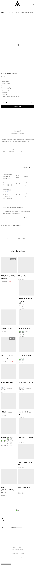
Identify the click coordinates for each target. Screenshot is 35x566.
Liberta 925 (21, 238)
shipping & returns (17, 225)
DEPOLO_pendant (6, 412)
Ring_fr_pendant (24, 328)
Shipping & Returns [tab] (17, 133)
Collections (15, 238)
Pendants (26, 238)
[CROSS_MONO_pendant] (12, 112)
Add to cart (17, 106)
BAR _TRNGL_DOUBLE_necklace (8, 490)
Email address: (4, 520)
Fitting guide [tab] (17, 131)
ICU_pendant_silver (25, 355)
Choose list (5, 528)
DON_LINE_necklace (25, 276)
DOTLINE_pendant (6, 328)
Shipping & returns (9, 558)
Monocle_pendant (6, 437)
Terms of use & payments (23, 558)
